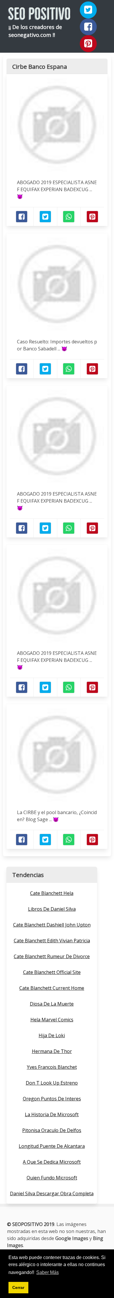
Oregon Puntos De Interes (52, 1098)
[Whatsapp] (69, 216)
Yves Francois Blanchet (52, 1067)
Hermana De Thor (52, 1051)
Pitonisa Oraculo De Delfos (51, 1130)
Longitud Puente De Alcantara (52, 1146)
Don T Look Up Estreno (52, 1083)
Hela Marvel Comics (51, 1019)
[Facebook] (88, 26)
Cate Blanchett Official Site (52, 972)
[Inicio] (39, 15)
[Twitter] (88, 9)
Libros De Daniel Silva (52, 909)
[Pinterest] (88, 43)
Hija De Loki (52, 1035)
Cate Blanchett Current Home (51, 988)
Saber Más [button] (47, 1272)
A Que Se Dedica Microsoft (52, 1162)
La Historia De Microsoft (52, 1114)
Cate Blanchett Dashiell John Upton (52, 925)
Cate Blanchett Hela (51, 893)
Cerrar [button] (18, 1287)
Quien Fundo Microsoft (52, 1177)
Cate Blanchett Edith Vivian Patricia (52, 940)
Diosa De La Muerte (52, 1004)
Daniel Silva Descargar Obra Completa (52, 1193)
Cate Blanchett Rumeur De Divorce (52, 956)
